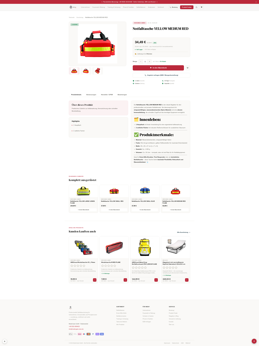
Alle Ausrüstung (182, 232)
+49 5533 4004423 (74, 326)
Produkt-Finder (173, 313)
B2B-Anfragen (147, 321)
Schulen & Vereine (148, 316)
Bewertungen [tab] (122, 94)
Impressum (167, 343)
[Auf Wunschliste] (187, 67)
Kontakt (171, 321)
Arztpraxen (151, 7)
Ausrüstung (79, 17)
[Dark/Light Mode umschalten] (4, 341)
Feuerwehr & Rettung (149, 313)
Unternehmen (85, 7)
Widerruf (188, 343)
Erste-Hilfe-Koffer (121, 313)
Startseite (71, 17)
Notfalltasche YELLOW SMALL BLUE (143, 201)
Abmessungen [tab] (91, 94)
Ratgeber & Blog (173, 316)
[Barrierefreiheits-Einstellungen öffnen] (254, 341)
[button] (78, 265)
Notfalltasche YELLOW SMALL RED (112, 201)
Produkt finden (187, 7)
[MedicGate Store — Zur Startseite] (72, 7)
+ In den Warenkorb (83, 209)
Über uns (171, 324)
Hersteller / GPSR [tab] (107, 94)
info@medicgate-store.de (76, 329)
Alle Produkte (120, 324)
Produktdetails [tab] (76, 94)
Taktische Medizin (121, 321)
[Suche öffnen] (196, 7)
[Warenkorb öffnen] (202, 7)
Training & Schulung (114, 7)
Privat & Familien (128, 7)
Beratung (175, 7)
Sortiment (161, 7)
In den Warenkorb (160, 68)
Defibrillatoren (140, 7)
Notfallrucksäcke (121, 316)
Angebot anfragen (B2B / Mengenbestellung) (162, 75)
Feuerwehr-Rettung (98, 7)
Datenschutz (175, 343)
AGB (182, 343)
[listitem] (74, 71)
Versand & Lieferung (175, 319)
